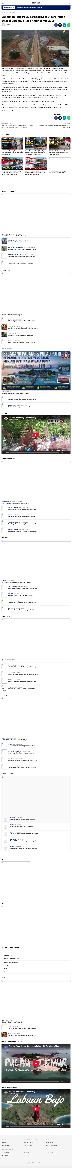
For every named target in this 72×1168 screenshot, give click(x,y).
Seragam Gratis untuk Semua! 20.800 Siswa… (22, 531)
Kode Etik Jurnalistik (31, 1140)
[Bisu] (65, 452)
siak (5, 972)
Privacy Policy (28, 1143)
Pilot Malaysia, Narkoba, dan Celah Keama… (22, 321)
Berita (10, 254)
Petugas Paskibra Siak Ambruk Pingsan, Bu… (22, 595)
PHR (5, 968)
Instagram (50, 1152)
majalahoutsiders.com (11, 959)
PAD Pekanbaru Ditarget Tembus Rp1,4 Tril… (22, 509)
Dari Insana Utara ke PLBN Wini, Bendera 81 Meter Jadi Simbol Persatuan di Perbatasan (11, 172)
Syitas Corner (5, 392)
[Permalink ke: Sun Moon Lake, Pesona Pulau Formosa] (36, 796)
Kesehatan (20, 247)
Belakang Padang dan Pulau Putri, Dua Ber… (16, 393)
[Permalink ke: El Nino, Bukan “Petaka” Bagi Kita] (36, 292)
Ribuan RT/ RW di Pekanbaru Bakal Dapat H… (22, 516)
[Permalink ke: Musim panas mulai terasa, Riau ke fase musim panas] (36, 638)
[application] (36, 434)
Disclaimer (49, 1143)
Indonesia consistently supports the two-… (22, 256)
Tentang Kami (6, 1145)
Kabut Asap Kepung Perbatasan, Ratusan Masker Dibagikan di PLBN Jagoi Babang (12, 152)
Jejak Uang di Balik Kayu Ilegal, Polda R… (21, 753)
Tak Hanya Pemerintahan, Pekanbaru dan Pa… (23, 524)
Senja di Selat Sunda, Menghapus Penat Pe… (22, 399)
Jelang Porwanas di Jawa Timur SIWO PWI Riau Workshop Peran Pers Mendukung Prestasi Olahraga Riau (17, 125)
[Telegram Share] (64, 25)
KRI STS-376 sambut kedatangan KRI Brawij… (22, 667)
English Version (6, 234)
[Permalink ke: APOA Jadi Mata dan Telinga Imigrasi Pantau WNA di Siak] (59, 163)
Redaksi (4, 1143)
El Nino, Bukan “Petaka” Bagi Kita (12, 315)
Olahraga (12, 832)
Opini (3, 313)
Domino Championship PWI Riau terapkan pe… (24, 834)
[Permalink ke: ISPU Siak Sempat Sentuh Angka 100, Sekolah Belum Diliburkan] (36, 559)
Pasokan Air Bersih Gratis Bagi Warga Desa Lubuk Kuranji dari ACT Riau (54, 125)
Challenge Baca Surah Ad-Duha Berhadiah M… (23, 767)
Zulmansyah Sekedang (11, 962)
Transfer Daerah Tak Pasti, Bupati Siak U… (21, 610)
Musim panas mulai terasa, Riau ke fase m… (15, 661)
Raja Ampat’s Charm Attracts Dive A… (20, 242)
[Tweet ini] (60, 25)
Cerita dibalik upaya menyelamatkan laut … (22, 407)
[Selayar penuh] (68, 452)
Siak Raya (4, 580)
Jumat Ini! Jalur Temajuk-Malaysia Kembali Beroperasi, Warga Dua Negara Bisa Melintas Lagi (35, 152)
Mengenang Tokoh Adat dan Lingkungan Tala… (23, 674)
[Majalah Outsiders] (36, 2)
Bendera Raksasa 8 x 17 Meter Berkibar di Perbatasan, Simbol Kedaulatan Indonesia (35, 172)
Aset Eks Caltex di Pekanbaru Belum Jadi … (15, 503)
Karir (48, 1140)
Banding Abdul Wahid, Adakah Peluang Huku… (23, 328)
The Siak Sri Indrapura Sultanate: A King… (15, 236)
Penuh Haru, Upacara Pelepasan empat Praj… (22, 681)
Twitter (27, 1152)
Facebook (6, 1152)
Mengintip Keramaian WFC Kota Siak (21, 826)
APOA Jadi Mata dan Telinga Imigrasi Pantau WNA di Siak (57, 172)
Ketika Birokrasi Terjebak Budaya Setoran (21, 342)
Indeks (4, 1140)
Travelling (13, 817)
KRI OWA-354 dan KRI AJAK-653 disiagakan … (22, 689)
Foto (3, 659)
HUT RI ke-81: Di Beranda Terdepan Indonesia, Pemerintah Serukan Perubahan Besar (59, 152)
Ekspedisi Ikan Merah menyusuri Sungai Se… (24, 841)
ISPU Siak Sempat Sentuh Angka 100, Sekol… (16, 582)
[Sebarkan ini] (56, 25)
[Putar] (4, 452)
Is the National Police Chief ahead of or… (21, 264)
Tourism (12, 846)
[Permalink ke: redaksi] (3, 25)
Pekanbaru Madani (6, 501)
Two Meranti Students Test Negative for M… (22, 249)
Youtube (6, 1155)
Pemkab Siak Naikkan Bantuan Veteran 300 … (22, 603)
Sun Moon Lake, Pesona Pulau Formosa (22, 819)
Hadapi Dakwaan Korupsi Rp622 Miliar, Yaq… (16, 740)
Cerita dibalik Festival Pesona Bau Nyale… (23, 848)
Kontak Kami (28, 1145)
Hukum (4, 695)
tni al (6, 965)
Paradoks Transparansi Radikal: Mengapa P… (22, 335)
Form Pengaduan (51, 1145)
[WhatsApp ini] (68, 25)
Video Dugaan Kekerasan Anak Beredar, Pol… (22, 760)
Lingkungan (11, 586)
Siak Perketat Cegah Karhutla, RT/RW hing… (22, 588)
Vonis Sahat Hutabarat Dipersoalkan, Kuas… (22, 746)
